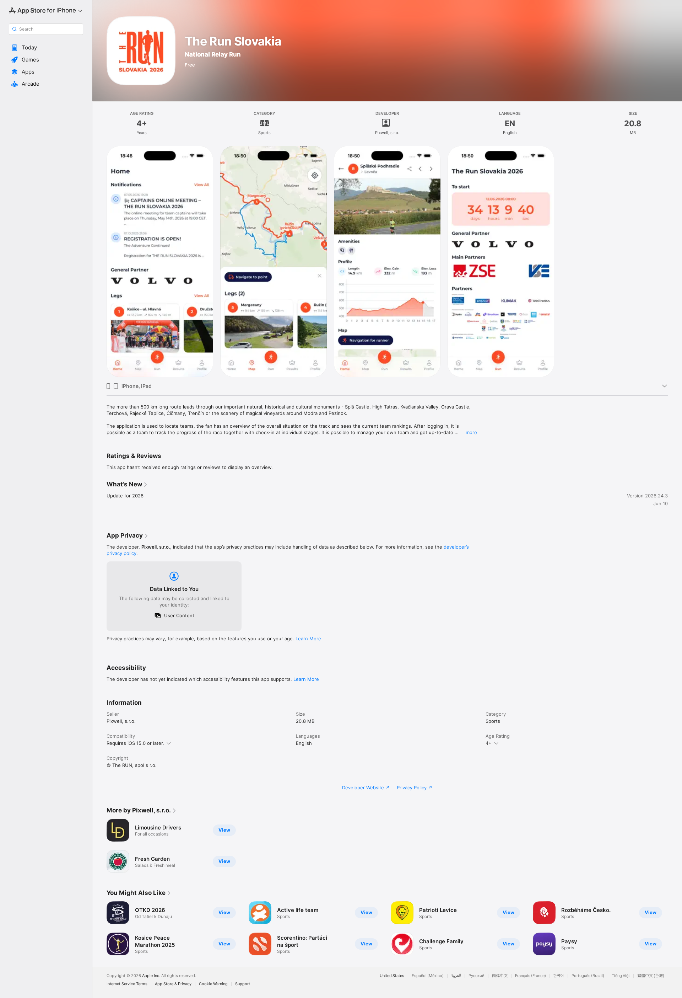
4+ (489, 743)
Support (242, 984)
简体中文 (500, 976)
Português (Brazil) (588, 976)
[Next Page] (675, 928)
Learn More (308, 638)
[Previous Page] (99, 928)
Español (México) (428, 976)
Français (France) (530, 976)
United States (392, 976)
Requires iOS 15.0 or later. (135, 743)
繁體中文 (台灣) (650, 976)
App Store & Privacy (173, 984)
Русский (477, 976)
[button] (46, 47)
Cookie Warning (213, 984)
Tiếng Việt (621, 976)
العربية (456, 976)
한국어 (558, 976)
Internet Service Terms (127, 984)
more (471, 432)
